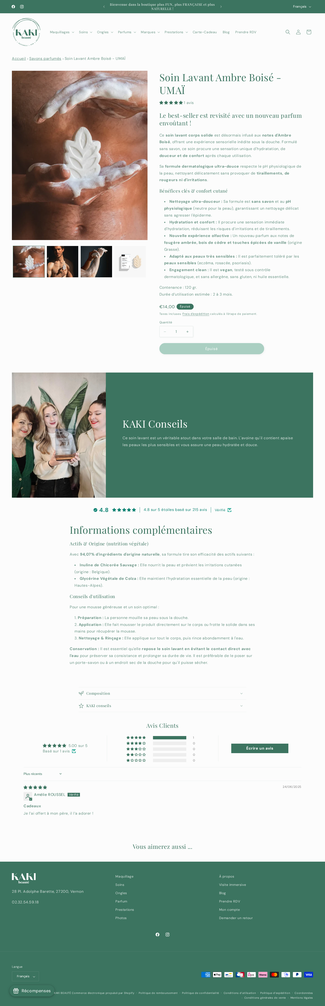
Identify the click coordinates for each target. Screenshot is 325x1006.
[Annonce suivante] (221, 6)
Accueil (19, 58)
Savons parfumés (45, 58)
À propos (226, 876)
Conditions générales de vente (265, 998)
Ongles (121, 893)
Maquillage (124, 876)
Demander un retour (236, 918)
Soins (119, 885)
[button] (61, 32)
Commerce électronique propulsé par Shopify (103, 993)
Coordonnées (304, 993)
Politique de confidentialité (200, 993)
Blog (222, 893)
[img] (35, 787)
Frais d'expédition (195, 314)
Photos (121, 918)
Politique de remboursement (158, 993)
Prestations (124, 910)
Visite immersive (232, 885)
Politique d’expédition (275, 993)
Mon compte (229, 910)
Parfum (121, 901)
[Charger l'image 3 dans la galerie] (96, 261)
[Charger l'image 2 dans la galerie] (62, 261)
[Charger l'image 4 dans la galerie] (130, 261)
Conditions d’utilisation (240, 993)
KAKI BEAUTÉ (62, 993)
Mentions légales (302, 998)
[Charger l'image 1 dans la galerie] (28, 261)
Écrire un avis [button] (259, 748)
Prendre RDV (229, 901)
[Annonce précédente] (104, 6)
